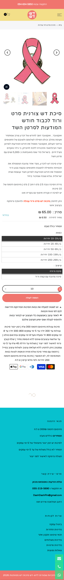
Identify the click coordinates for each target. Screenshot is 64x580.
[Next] (7, 53)
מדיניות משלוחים (53, 539)
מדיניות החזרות (54, 529)
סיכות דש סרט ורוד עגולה (37, 201)
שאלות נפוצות (54, 550)
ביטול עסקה (55, 524)
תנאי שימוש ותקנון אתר (50, 534)
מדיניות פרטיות (54, 545)
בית (60, 25)
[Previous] (57, 53)
